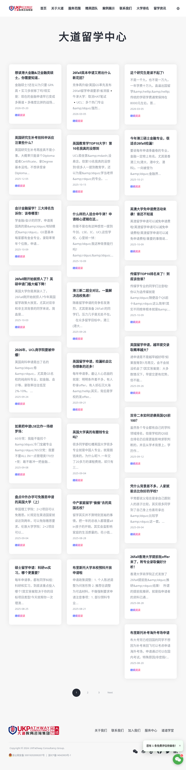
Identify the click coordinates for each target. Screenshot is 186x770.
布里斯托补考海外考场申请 (149, 632)
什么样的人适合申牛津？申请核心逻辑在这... (92, 216)
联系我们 (126, 8)
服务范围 (74, 8)
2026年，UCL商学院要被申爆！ (35, 352)
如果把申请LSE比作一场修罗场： (34, 428)
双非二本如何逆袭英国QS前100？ (150, 418)
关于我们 (101, 730)
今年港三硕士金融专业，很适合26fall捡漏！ (149, 141)
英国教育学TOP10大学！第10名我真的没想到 (92, 146)
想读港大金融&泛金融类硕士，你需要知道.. (34, 75)
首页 (43, 8)
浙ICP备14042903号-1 (59, 755)
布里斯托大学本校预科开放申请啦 (92, 570)
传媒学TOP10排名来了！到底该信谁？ (150, 276)
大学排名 (143, 8)
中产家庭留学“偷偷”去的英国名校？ (92, 505)
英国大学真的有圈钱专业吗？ (91, 434)
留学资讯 (160, 8)
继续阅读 (20, 115)
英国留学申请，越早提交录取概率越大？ (149, 347)
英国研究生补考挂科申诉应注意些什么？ (34, 140)
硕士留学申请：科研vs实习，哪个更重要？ (33, 570)
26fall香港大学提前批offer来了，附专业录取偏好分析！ (150, 562)
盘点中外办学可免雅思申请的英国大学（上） (34, 499)
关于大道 (57, 8)
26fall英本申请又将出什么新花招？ (92, 75)
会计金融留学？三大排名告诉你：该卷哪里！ (34, 210)
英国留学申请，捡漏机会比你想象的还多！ (92, 364)
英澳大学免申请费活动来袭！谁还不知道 (148, 211)
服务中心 (151, 730)
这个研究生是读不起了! (147, 72)
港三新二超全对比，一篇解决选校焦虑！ (92, 293)
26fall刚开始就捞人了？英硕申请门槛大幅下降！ (34, 281)
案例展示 (108, 8)
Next (110, 692)
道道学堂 (167, 730)
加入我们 (134, 730)
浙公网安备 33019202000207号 (28, 755)
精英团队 (91, 8)
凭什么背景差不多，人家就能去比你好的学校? (149, 488)
